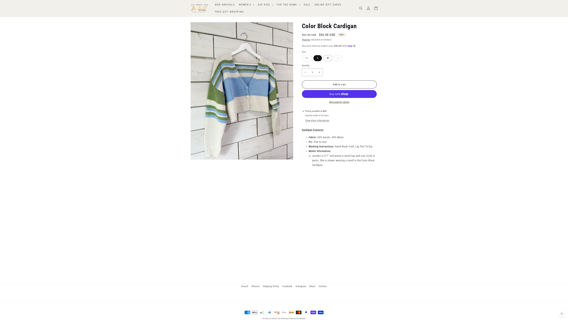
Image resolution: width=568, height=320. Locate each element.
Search (244, 286)
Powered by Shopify (297, 318)
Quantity (305, 65)
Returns (256, 286)
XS (306, 58)
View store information (317, 120)
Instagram (301, 286)
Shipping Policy (271, 286)
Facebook (287, 286)
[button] (246, 4)
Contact (323, 286)
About (312, 286)
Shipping (306, 40)
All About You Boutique (279, 318)
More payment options (339, 102)
